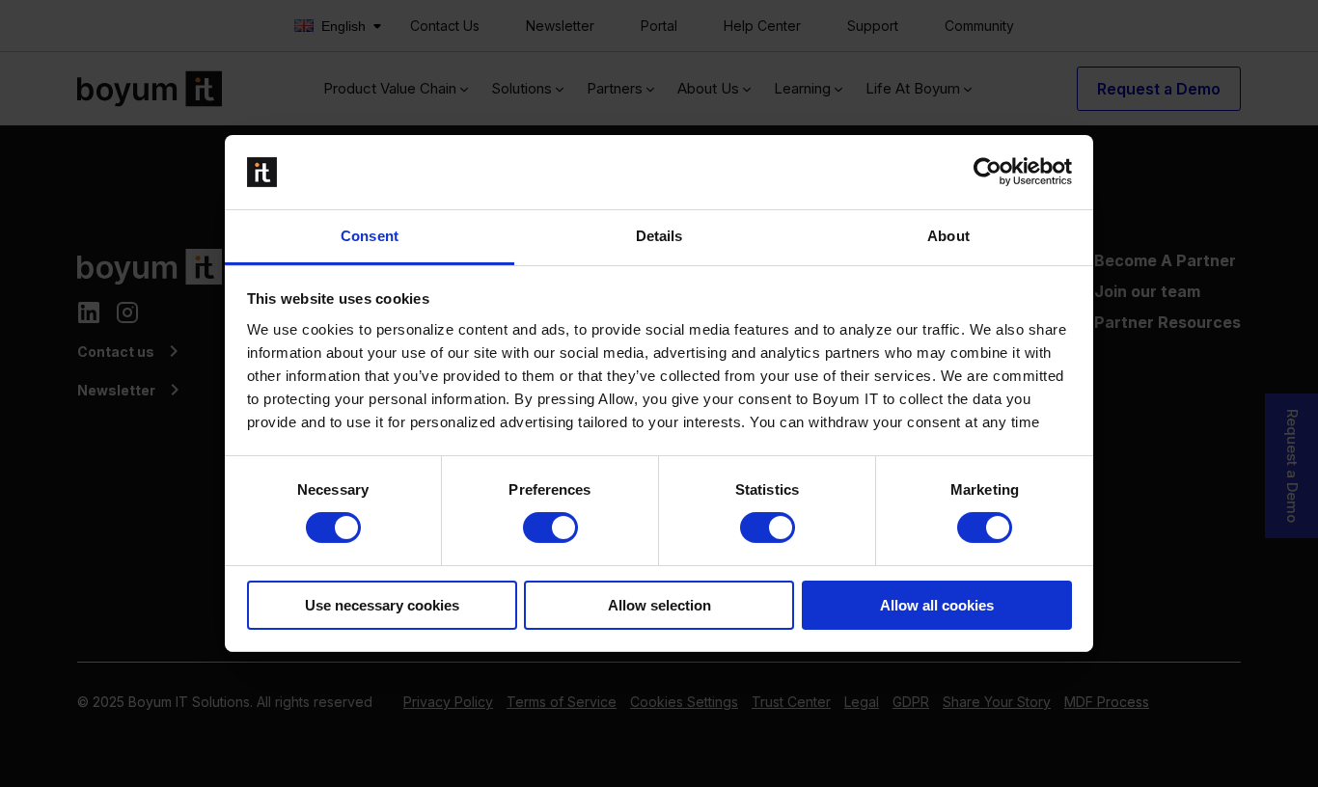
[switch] (550, 527)
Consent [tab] (369, 236)
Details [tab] (659, 236)
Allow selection (659, 605)
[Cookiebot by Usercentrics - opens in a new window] (987, 171)
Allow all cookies (937, 605)
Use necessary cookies (382, 605)
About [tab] (948, 236)
